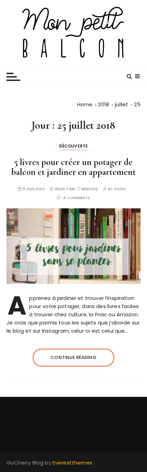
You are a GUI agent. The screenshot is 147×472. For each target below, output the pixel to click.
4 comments (76, 198)
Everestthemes (72, 462)
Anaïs (120, 189)
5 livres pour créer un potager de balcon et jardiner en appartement (73, 167)
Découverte (73, 146)
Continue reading (73, 357)
